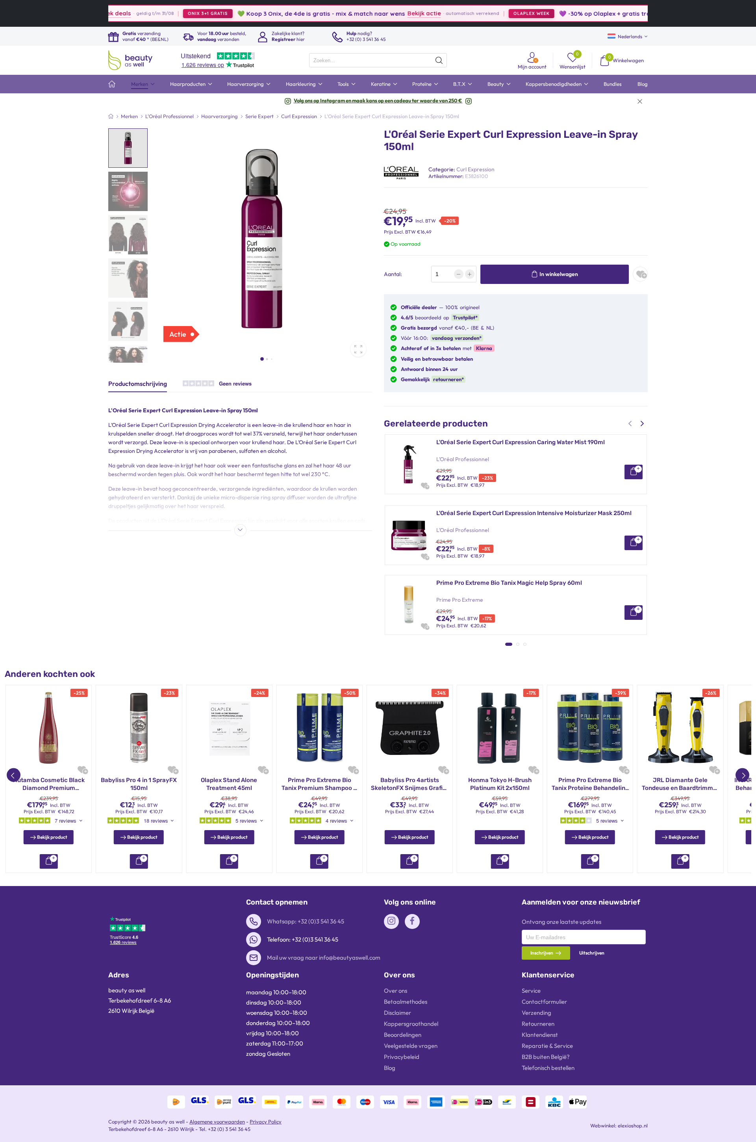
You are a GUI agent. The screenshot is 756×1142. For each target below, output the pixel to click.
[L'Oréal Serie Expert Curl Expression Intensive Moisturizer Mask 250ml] (408, 535)
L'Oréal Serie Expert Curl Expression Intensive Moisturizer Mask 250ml (534, 513)
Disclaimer (397, 1012)
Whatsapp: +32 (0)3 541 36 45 (305, 921)
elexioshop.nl (633, 1125)
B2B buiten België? (546, 1056)
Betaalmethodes (405, 1001)
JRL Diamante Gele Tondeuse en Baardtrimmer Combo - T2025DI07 (680, 784)
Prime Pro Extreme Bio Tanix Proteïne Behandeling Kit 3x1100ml (590, 784)
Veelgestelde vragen (410, 1045)
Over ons (395, 990)
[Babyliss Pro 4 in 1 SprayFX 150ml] (139, 728)
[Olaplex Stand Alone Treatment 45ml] (229, 728)
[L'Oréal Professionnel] (401, 171)
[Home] (110, 116)
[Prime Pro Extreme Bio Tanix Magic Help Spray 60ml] (408, 604)
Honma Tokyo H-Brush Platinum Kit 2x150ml (500, 784)
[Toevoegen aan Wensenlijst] (640, 274)
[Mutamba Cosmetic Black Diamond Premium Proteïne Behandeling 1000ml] (48, 728)
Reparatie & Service (547, 1045)
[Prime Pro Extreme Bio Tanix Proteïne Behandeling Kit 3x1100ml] (590, 728)
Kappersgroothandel (411, 1023)
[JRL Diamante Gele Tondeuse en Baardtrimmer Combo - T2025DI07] (680, 728)
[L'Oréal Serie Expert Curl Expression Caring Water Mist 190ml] (408, 464)
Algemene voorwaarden (217, 1121)
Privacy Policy (266, 1121)
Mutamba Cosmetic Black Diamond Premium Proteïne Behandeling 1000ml (49, 784)
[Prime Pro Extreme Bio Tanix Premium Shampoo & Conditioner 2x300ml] (319, 728)
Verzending (536, 1012)
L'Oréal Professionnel (462, 459)
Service (531, 990)
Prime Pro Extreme (459, 599)
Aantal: (393, 274)
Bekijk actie (394, 13)
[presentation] (378, 60)
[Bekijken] (633, 472)
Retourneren (538, 1023)
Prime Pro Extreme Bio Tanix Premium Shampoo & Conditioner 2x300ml (320, 784)
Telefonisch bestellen (548, 1068)
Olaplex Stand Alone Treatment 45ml (229, 784)
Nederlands (630, 36)
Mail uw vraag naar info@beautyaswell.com (323, 957)
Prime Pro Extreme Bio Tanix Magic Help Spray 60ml (509, 582)
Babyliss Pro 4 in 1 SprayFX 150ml (139, 784)
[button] (262, 359)
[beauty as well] (130, 60)
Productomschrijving (137, 383)
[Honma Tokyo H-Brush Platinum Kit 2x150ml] (500, 728)
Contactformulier (544, 1001)
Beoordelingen (402, 1034)
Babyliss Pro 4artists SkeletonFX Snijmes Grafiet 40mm (409, 784)
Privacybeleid (401, 1056)
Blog (389, 1068)
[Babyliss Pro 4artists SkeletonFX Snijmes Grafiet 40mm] (409, 728)
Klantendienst (540, 1034)
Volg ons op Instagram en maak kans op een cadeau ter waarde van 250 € (378, 100)
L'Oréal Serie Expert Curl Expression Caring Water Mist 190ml (520, 442)
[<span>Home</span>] (111, 84)
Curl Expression (475, 169)
